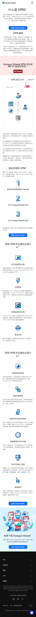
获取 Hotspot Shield (18, 28)
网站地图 (24, 595)
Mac (7, 472)
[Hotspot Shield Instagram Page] (22, 599)
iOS (18, 472)
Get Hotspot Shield (18, 547)
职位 (15, 595)
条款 (11, 605)
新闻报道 (19, 595)
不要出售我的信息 (17, 605)
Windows (13, 472)
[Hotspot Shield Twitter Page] (18, 599)
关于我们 (12, 595)
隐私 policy (6, 605)
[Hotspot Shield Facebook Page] (14, 599)
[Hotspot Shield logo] (9, 3)
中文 (30, 605)
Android (23, 472)
